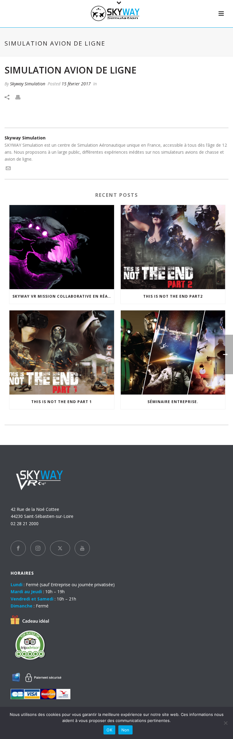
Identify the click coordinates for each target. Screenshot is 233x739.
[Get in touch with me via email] (8, 169)
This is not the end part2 (173, 296)
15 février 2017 (76, 84)
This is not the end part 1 (61, 401)
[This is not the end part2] (173, 247)
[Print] (20, 96)
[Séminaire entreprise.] (173, 352)
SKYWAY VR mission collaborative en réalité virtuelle (63, 296)
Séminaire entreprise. (172, 401)
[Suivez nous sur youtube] (82, 548)
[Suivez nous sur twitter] (60, 548)
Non (125, 729)
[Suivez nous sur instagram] (38, 548)
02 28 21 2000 (25, 523)
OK (109, 729)
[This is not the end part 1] (61, 352)
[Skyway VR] (116, 13)
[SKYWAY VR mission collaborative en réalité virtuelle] (61, 247)
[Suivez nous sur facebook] (18, 548)
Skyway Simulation (27, 84)
